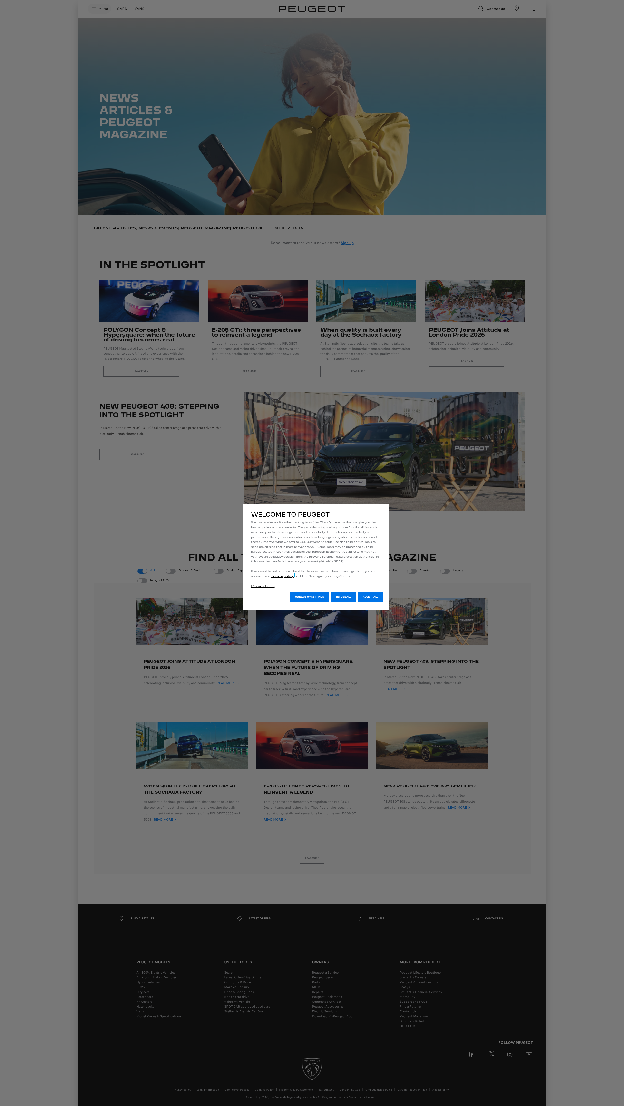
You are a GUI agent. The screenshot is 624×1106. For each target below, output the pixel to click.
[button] (309, 597)
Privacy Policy (263, 586)
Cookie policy (282, 576)
